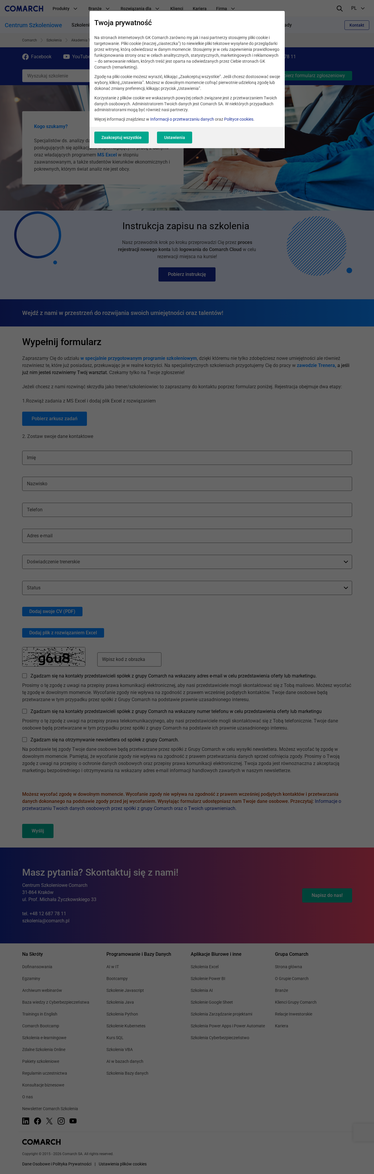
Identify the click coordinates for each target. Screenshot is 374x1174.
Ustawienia (174, 137)
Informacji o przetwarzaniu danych (182, 119)
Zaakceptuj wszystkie (121, 137)
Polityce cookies (238, 119)
